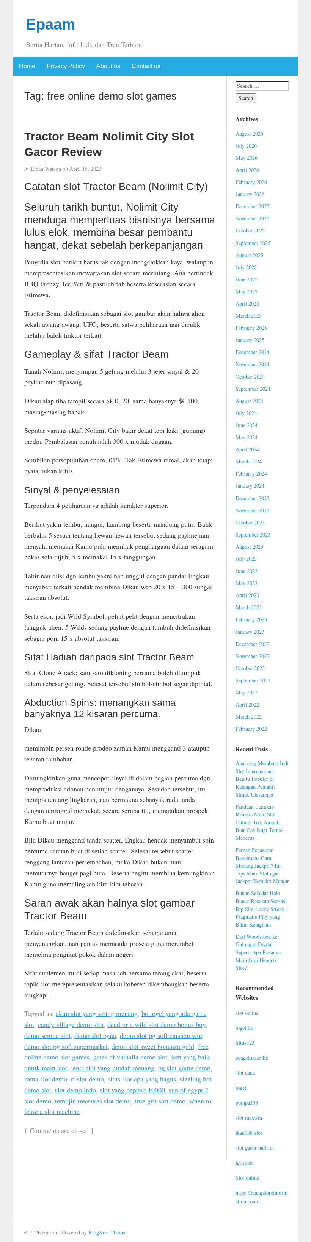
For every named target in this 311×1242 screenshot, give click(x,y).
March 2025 (249, 315)
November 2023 (252, 510)
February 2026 (251, 182)
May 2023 (247, 583)
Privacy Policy (66, 66)
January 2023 (250, 631)
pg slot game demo (184, 1067)
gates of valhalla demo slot (130, 1056)
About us (108, 66)
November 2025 (252, 218)
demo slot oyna (95, 1035)
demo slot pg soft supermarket (66, 1046)
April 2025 (247, 303)
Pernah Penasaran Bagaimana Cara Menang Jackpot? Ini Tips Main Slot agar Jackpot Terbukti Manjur (262, 865)
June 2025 (247, 279)
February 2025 (251, 327)
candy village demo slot (71, 1024)
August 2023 (249, 546)
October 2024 (250, 376)
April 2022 (247, 704)
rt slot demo (87, 1078)
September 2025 (253, 243)
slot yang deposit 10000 (132, 1089)
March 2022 (249, 716)
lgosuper (245, 1162)
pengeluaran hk (252, 1057)
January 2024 (250, 485)
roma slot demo (45, 1078)
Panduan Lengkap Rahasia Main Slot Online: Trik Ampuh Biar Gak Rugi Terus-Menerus (259, 822)
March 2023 (249, 607)
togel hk (244, 1027)
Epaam (50, 24)
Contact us (146, 66)
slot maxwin (249, 1117)
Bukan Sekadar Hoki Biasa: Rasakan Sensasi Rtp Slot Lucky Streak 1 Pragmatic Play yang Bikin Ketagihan (262, 908)
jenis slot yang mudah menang (112, 1067)
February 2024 (251, 473)
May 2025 (247, 291)
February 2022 (251, 728)
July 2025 (246, 267)
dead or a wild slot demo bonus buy (156, 1024)
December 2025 (252, 206)
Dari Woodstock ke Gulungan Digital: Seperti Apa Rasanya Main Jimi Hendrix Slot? (258, 952)
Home (27, 66)
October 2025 (250, 230)
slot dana (245, 1072)
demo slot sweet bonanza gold (153, 1046)
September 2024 (253, 388)
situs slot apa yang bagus (142, 1078)
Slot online (247, 1177)
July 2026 (246, 145)
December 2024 (252, 352)
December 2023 (252, 498)
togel (241, 1087)
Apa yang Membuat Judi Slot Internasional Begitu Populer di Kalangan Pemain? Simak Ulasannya (262, 779)
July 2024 (246, 413)
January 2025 (250, 339)
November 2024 (252, 364)
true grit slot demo (160, 1100)
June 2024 (247, 425)
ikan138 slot (249, 1132)
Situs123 (245, 1042)
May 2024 (247, 437)
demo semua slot (47, 1035)
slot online (247, 1012)
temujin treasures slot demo (93, 1100)
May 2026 (247, 157)
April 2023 (247, 595)
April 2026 (247, 169)
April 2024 (247, 449)
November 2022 (252, 656)
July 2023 (246, 558)
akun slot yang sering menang (97, 1013)
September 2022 (253, 680)
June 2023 (247, 570)
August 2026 (249, 133)
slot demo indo (75, 1089)
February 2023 (251, 619)
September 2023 (253, 534)
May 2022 (247, 692)
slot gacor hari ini (255, 1147)
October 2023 (250, 522)
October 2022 (250, 668)
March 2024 (249, 461)
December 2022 (252, 644)
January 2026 (250, 194)
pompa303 (247, 1102)
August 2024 (249, 400)
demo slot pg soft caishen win (161, 1035)
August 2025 (249, 255)
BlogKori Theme (106, 1232)
